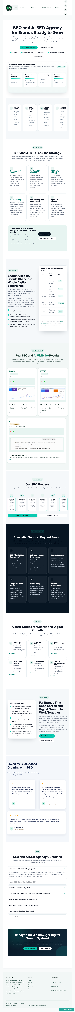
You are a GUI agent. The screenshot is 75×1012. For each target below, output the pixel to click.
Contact (30, 987)
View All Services (44, 234)
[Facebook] (65, 5)
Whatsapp (55, 986)
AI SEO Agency (15, 200)
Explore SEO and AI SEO (47, 47)
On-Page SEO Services (35, 172)
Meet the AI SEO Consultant (47, 238)
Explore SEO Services (52, 515)
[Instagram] (65, 14)
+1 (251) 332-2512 (57, 982)
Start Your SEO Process (22, 515)
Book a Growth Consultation (29, 47)
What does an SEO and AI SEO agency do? (22, 869)
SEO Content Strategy (55, 172)
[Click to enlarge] (22, 390)
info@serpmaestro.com (59, 991)
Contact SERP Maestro (47, 740)
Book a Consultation (30, 948)
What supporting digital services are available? (23, 899)
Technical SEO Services (15, 172)
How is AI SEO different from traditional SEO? (22, 882)
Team (29, 989)
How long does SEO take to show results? (21, 911)
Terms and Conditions (12, 1003)
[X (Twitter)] (65, 9)
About (30, 982)
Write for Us (58, 7)
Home (15, 7)
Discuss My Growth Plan (47, 735)
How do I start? (13, 917)
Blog (29, 980)
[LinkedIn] (65, 1)
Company (23, 7)
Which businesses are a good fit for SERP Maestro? (24, 905)
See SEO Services (45, 948)
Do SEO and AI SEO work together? (19, 888)
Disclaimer (13, 1005)
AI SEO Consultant (46, 7)
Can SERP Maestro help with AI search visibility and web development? (30, 893)
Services (33, 7)
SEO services (13, 237)
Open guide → (12, 653)
